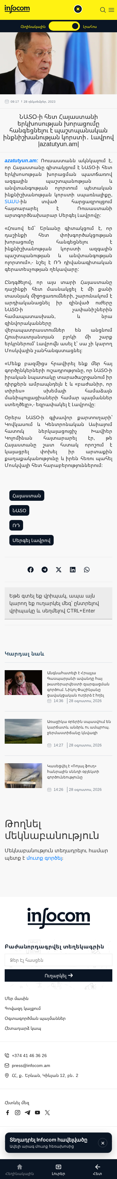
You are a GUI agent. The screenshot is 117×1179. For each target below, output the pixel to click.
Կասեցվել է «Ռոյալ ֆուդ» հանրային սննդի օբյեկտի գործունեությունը (73, 771)
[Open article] (23, 682)
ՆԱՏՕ (19, 510)
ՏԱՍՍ (12, 201)
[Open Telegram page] (27, 1112)
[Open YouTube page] (37, 1112)
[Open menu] (111, 10)
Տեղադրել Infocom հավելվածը (48, 1142)
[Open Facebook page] (7, 1112)
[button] (30, 569)
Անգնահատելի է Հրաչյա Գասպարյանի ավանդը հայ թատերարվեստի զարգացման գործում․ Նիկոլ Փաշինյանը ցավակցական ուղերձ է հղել (78, 683)
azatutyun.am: (23, 160)
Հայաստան (26, 495)
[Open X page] (47, 1112)
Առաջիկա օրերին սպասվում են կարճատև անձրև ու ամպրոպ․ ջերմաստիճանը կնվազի (79, 727)
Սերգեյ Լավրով (31, 540)
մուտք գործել (44, 858)
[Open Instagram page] (17, 1112)
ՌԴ (16, 525)
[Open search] (103, 10)
